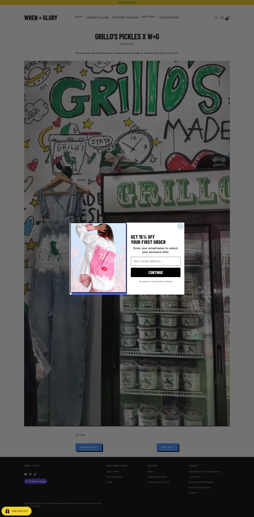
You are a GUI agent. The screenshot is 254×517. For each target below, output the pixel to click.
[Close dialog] (180, 226)
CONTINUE (155, 272)
